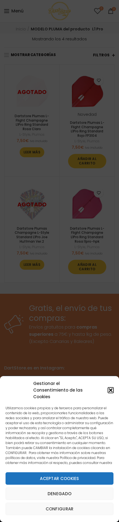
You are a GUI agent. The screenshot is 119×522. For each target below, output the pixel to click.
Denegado (59, 494)
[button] (110, 390)
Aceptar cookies (59, 478)
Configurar (60, 509)
